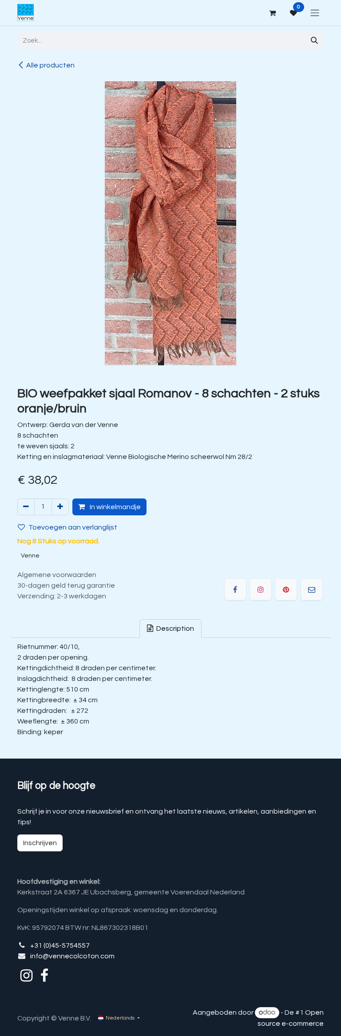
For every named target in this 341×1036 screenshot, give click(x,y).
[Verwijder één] (26, 506)
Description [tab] (174, 628)
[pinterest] (286, 589)
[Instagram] (260, 589)
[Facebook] (235, 589)
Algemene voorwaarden (56, 574)
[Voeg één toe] (60, 506)
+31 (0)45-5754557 (60, 945)
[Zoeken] (314, 40)
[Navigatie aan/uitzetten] (315, 13)
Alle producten (50, 65)
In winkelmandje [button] (114, 506)
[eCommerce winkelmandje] (272, 13)
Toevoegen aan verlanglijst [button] (72, 527)
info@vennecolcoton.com (72, 956)
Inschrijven (40, 842)
